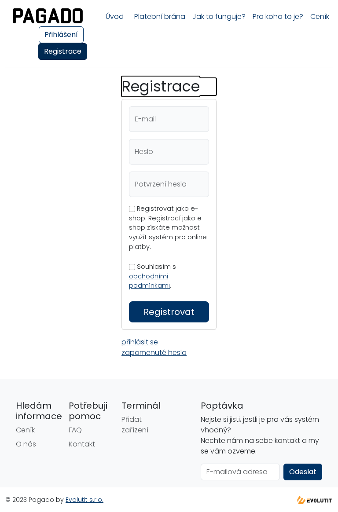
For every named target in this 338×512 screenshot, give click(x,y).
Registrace (62, 51)
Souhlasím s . (152, 276)
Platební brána (159, 16)
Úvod (115, 16)
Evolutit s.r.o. (84, 499)
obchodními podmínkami (149, 281)
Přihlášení (61, 34)
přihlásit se (139, 342)
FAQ (75, 430)
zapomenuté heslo (154, 352)
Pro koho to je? (278, 16)
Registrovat (169, 312)
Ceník (319, 16)
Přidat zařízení (134, 424)
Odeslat (302, 472)
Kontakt (82, 444)
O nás (26, 444)
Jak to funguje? (219, 16)
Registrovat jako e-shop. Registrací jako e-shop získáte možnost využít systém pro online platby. (168, 227)
